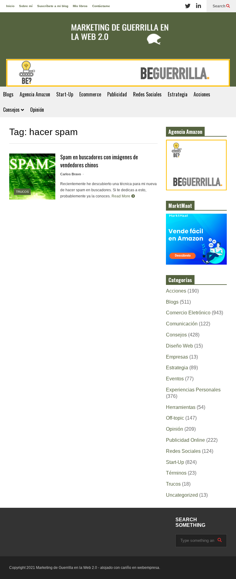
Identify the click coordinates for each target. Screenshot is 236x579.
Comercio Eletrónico (188, 312)
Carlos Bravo (70, 174)
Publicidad (117, 94)
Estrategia (177, 94)
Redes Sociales (147, 94)
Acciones (202, 94)
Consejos (12, 109)
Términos (176, 473)
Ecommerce (90, 94)
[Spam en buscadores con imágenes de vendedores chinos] (32, 176)
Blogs (8, 94)
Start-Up (64, 94)
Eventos (175, 378)
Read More (121, 196)
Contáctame (101, 6)
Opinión (37, 109)
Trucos (22, 191)
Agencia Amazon (35, 94)
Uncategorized (182, 495)
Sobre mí (26, 6)
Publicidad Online (185, 440)
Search (219, 6)
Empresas (177, 356)
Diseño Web (179, 345)
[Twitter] (188, 6)
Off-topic (175, 418)
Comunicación (182, 323)
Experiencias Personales (193, 389)
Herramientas (180, 407)
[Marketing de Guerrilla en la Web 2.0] (118, 35)
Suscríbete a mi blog (52, 6)
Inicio (10, 6)
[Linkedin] (198, 6)
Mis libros (80, 6)
